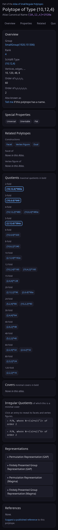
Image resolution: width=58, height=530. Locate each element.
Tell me (9, 102)
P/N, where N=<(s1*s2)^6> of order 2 (27, 433)
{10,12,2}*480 (13, 211)
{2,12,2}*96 (12, 292)
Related (41, 23)
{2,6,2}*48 (11, 326)
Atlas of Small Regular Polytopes (28, 4)
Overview (10, 23)
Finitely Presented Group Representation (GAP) (22, 467)
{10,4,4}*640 (12, 200)
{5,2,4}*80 (11, 303)
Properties (26, 23)
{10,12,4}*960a (14, 188)
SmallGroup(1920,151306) (20, 44)
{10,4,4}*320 (12, 234)
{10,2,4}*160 (12, 269)
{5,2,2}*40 (11, 338)
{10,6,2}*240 (12, 246)
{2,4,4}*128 (12, 280)
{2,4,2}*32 (26, 349)
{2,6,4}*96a (27, 292)
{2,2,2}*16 (11, 372)
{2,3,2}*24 (11, 361)
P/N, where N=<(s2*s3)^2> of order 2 (27, 422)
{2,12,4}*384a (13, 223)
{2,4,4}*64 (11, 315)
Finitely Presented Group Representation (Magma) (22, 491)
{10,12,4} (10, 63)
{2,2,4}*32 (11, 349)
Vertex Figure (23, 144)
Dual (36, 144)
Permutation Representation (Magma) (24, 479)
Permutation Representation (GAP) (29, 457)
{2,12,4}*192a (13, 257)
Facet (9, 144)
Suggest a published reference (21, 519)
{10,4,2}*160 (29, 269)
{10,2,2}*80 (26, 303)
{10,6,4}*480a (31, 211)
